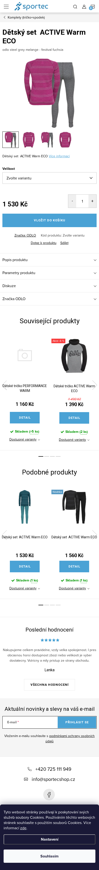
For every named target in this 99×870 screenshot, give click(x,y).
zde (23, 827)
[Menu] (6, 6)
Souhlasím (49, 856)
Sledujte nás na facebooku (49, 794)
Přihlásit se (77, 722)
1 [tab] (40, 456)
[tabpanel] (25, 391)
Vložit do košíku (49, 220)
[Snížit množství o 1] (72, 201)
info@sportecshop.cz (53, 779)
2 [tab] (46, 456)
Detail (25, 417)
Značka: (25, 235)
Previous (4, 385)
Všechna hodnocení (50, 684)
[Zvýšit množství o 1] (92, 201)
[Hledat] (75, 6)
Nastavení (49, 839)
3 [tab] (52, 456)
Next (94, 385)
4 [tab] (58, 456)
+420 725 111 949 (53, 768)
